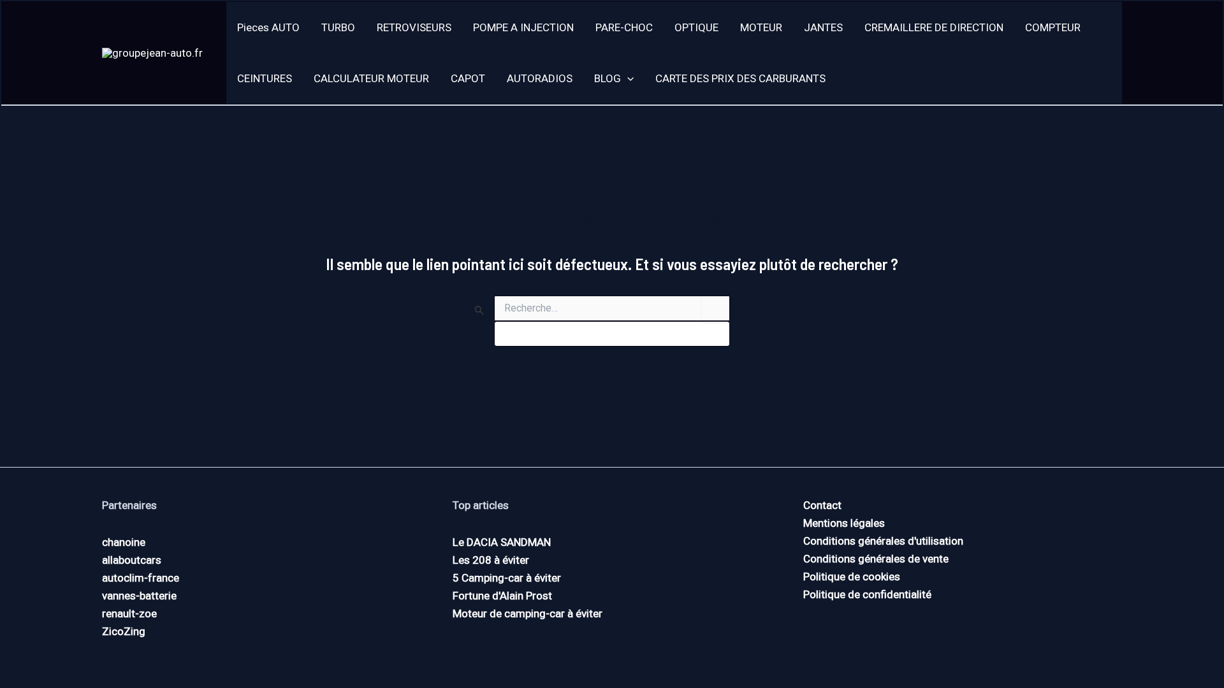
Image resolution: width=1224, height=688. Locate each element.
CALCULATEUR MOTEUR (371, 78)
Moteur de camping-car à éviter (527, 613)
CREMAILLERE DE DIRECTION (933, 27)
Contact (822, 505)
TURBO (338, 27)
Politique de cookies (851, 576)
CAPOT (468, 78)
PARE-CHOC (624, 27)
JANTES (823, 27)
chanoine (123, 542)
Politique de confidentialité (867, 594)
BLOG (607, 78)
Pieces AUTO (268, 27)
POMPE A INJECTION (523, 27)
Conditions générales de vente (876, 558)
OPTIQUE (696, 27)
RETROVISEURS (414, 27)
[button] (627, 78)
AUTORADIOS (539, 78)
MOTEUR (761, 27)
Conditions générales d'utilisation (883, 540)
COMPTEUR (1053, 27)
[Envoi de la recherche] (479, 310)
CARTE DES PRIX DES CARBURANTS (740, 78)
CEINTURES (264, 78)
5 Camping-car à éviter (507, 577)
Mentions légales (844, 523)
